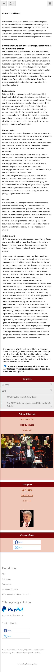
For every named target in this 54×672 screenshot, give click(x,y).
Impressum (6, 579)
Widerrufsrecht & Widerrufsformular (16, 594)
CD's (27, 391)
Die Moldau (27, 495)
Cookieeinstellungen (10, 589)
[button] (27, 542)
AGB (4, 574)
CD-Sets (27, 384)
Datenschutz (7, 584)
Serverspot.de (31, 664)
